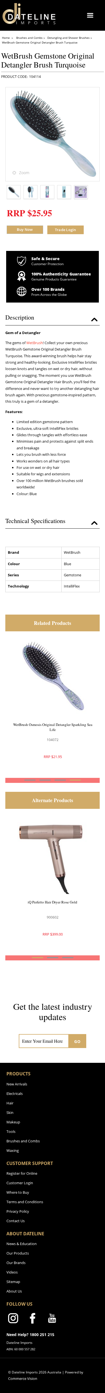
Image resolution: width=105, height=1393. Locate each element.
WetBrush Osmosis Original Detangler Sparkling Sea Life (52, 727)
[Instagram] (12, 1319)
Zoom (24, 172)
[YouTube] (52, 1319)
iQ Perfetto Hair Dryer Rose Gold (52, 902)
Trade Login (65, 229)
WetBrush (34, 342)
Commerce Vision (22, 1378)
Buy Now (25, 229)
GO (77, 1041)
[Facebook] (32, 1319)
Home (6, 38)
